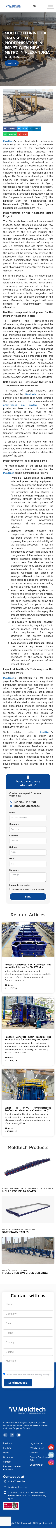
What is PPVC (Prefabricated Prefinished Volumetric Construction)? (28, 1109)
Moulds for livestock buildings (25, 1272)
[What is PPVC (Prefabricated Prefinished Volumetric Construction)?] (6, 1102)
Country (13, 835)
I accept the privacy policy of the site (28, 889)
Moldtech (8, 141)
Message (14, 870)
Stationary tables (15, 1231)
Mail (11, 858)
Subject (13, 847)
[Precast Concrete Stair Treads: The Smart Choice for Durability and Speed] (6, 1031)
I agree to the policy (19, 885)
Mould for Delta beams (19, 1191)
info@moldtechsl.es (17, 1487)
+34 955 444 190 (16, 1481)
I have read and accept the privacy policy (27, 1374)
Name (12, 812)
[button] (10, 129)
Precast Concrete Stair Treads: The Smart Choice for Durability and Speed (28, 1038)
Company (14, 824)
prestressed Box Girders (20, 404)
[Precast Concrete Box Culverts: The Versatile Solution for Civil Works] (6, 959)
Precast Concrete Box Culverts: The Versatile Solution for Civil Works (28, 966)
